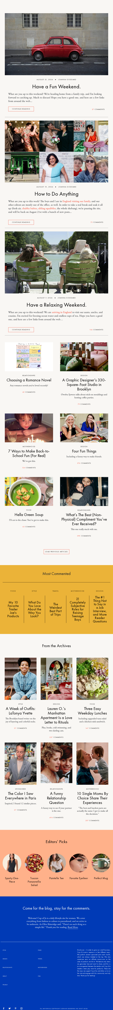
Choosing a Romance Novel (29, 380)
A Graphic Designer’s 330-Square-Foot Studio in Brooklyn (84, 384)
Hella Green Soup (28, 514)
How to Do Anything (57, 193)
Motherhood (29, 446)
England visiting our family (76, 201)
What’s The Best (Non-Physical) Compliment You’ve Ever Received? (84, 519)
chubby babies (29, 208)
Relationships (28, 375)
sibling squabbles (47, 208)
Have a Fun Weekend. (56, 86)
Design (84, 375)
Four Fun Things (84, 451)
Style (20, 704)
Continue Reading (21, 109)
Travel (40, 959)
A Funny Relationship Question (56, 798)
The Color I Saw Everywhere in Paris (20, 796)
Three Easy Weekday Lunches (92, 711)
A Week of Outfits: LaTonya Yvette (20, 711)
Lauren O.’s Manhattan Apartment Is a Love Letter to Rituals (56, 715)
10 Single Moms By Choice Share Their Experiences (92, 798)
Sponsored (20, 789)
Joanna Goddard (67, 79)
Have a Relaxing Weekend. (57, 304)
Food (28, 510)
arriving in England (62, 312)
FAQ (39, 976)
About (5, 976)
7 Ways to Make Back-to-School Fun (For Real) (29, 453)
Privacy (5, 985)
